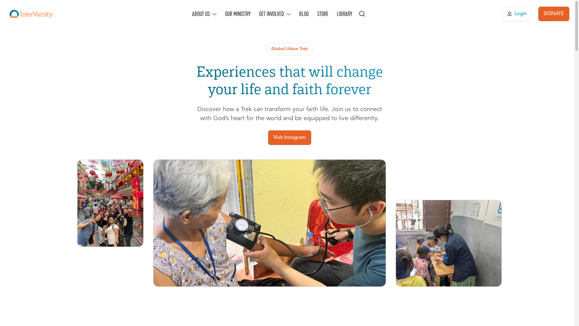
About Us (201, 14)
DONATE (554, 13)
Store (322, 14)
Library (344, 14)
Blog (304, 14)
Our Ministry (238, 14)
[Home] (31, 14)
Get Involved (271, 14)
